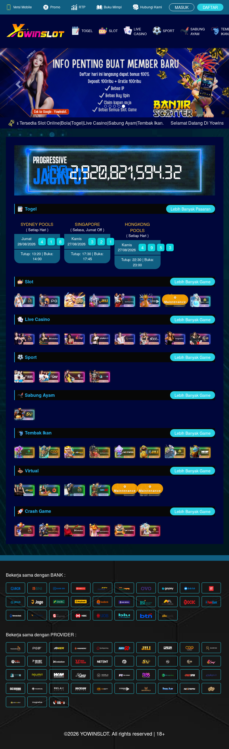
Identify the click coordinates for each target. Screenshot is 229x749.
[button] (17, 82)
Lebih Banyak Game (193, 281)
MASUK (182, 7)
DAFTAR (210, 7)
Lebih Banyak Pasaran (191, 209)
